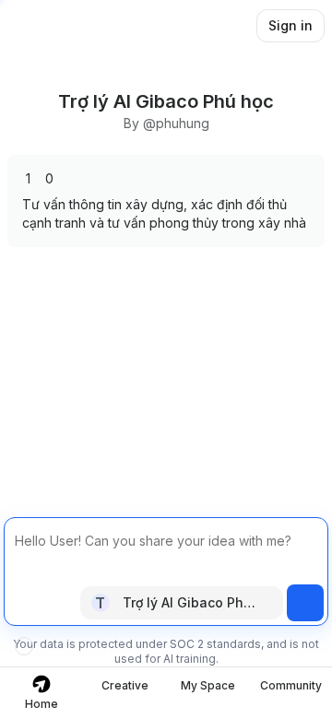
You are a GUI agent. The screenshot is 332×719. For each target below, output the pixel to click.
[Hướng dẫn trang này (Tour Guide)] (24, 646)
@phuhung (176, 123)
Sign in (290, 25)
